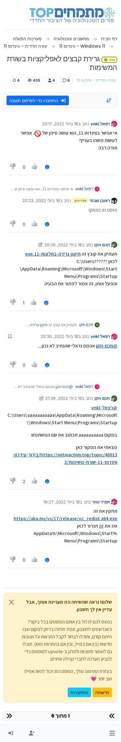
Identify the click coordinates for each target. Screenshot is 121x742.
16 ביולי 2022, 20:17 (60, 123)
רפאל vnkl (100, 123)
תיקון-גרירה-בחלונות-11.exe (53, 254)
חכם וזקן (102, 244)
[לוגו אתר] (72, 14)
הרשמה (102, 692)
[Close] (11, 602)
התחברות (79, 692)
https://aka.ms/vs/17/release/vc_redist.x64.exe (65, 518)
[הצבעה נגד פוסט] (13, 167)
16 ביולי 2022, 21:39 (63, 398)
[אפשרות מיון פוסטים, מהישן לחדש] (109, 100)
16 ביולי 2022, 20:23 (41, 200)
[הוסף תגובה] (47, 167)
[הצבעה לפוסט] (35, 167)
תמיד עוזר (101, 501)
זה (101, 526)
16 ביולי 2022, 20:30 (59, 336)
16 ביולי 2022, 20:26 (63, 244)
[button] (112, 733)
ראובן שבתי (99, 200)
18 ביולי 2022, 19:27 (61, 501)
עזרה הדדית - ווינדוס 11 (96, 80)
